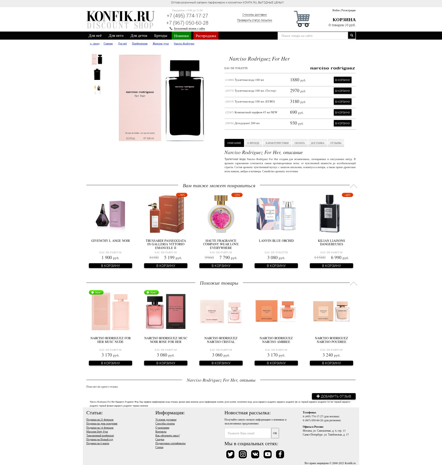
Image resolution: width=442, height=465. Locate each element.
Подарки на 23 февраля (99, 419)
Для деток (139, 35)
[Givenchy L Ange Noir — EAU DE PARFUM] (110, 213)
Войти (336, 10)
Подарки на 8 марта (97, 443)
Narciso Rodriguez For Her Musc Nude (110, 340)
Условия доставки (165, 419)
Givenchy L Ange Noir (110, 240)
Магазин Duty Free (97, 431)
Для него (116, 35)
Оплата (300, 143)
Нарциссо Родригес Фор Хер (129, 401)
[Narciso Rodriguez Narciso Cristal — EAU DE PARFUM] (221, 311)
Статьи (159, 447)
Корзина (344, 19)
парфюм (147, 401)
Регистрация (348, 10)
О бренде (253, 143)
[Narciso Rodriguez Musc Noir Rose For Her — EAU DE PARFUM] (165, 311)
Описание (234, 143)
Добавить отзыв (335, 396)
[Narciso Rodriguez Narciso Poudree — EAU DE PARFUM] (331, 311)
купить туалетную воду (241, 401)
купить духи (223, 401)
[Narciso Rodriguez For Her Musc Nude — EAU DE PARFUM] (110, 311)
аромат (182, 401)
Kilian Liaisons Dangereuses (331, 242)
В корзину (342, 80)
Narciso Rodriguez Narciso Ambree (276, 340)
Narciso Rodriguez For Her (102, 401)
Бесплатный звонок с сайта (189, 28)
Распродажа (206, 35)
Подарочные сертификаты (170, 443)
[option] (97, 59)
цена (188, 401)
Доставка (317, 143)
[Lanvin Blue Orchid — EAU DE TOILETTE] (276, 213)
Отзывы (335, 143)
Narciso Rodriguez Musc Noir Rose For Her (165, 340)
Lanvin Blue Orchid (276, 240)
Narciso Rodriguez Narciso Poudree (331, 340)
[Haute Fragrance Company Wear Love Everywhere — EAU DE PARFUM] (221, 213)
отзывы (174, 401)
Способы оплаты (165, 423)
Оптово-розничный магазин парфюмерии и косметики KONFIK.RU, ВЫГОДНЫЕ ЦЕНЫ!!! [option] (227, 2)
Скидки (159, 439)
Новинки (181, 35)
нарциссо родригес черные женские (131, 405)
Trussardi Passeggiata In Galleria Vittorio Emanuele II (166, 244)
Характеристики (277, 143)
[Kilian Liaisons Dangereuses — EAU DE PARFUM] (332, 213)
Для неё (95, 35)
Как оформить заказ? (167, 435)
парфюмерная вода (161, 401)
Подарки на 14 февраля (99, 427)
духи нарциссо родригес (264, 401)
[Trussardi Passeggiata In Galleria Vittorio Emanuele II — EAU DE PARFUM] (165, 213)
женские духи (197, 401)
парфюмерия (210, 401)
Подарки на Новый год (99, 439)
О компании (162, 427)
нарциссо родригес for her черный (325, 401)
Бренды (160, 35)
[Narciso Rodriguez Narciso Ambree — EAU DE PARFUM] (276, 311)
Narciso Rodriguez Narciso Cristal (221, 340)
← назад (94, 43)
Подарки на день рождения (101, 423)
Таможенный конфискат (100, 435)
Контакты (160, 431)
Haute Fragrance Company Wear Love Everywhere (221, 244)
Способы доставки (254, 14)
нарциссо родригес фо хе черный (292, 401)
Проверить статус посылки (254, 20)
